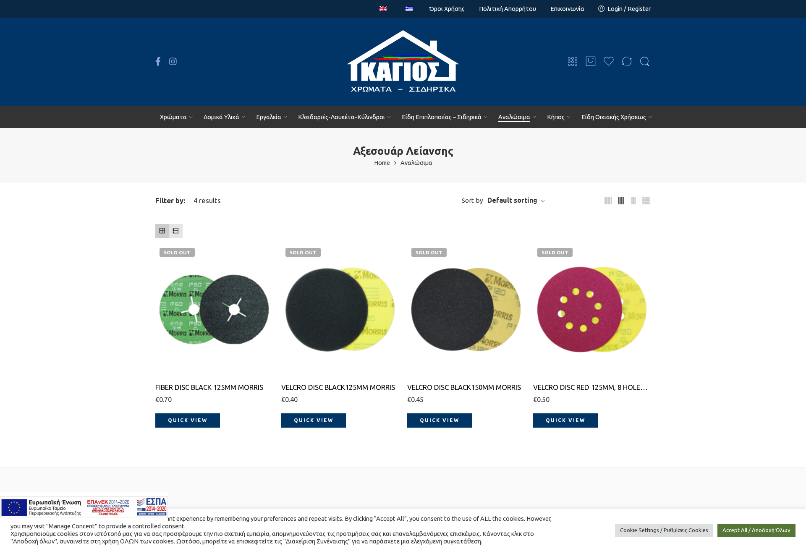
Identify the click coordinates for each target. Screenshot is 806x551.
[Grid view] (162, 231)
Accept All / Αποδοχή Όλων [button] (756, 530)
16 (178, 323)
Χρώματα (173, 116)
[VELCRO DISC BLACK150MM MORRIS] (466, 309)
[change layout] (608, 200)
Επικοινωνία (567, 8)
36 (178, 348)
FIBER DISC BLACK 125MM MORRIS (209, 387)
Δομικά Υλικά (221, 116)
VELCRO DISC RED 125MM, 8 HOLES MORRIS (592, 387)
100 (304, 361)
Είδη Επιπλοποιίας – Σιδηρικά (442, 116)
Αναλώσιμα (514, 116)
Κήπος (556, 116)
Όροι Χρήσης (447, 8)
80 (304, 348)
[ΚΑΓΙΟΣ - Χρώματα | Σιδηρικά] (403, 61)
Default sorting (512, 200)
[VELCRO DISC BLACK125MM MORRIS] (340, 309)
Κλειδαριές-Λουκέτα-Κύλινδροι (341, 116)
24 (178, 336)
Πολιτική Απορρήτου (507, 8)
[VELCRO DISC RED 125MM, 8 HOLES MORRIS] (592, 309)
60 (304, 336)
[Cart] (591, 61)
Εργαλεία (268, 116)
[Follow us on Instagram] (173, 61)
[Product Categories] (572, 62)
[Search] (645, 61)
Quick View (187, 420)
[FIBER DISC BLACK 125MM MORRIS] (214, 309)
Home (382, 163)
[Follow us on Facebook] (158, 61)
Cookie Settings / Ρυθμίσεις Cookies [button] (664, 530)
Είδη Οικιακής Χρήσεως (613, 116)
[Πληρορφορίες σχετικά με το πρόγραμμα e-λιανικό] (84, 506)
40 (178, 361)
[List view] (175, 231)
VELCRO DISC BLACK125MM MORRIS (338, 387)
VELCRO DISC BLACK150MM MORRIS (464, 387)
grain (162, 311)
